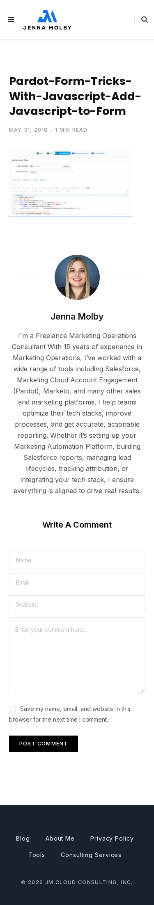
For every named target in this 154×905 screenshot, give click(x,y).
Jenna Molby (77, 316)
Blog (23, 838)
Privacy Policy (112, 838)
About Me (60, 838)
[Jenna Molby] (47, 19)
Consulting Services (91, 854)
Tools (37, 854)
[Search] (141, 19)
